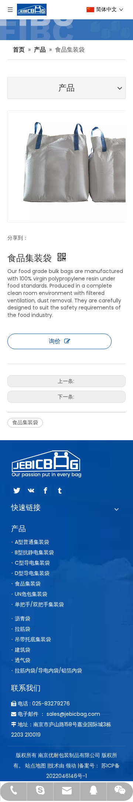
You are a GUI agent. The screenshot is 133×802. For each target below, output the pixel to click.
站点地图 (35, 765)
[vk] (31, 490)
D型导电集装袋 (32, 573)
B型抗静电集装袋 (34, 552)
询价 (55, 341)
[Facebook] (45, 490)
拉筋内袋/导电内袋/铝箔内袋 (48, 670)
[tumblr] (59, 490)
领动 (71, 765)
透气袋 (22, 660)
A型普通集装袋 (32, 542)
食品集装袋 (25, 422)
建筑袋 (22, 649)
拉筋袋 (22, 629)
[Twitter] (16, 490)
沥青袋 (22, 618)
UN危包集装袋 (31, 594)
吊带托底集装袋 (33, 639)
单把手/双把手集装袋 (39, 604)
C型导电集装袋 (32, 562)
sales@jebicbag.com (73, 714)
